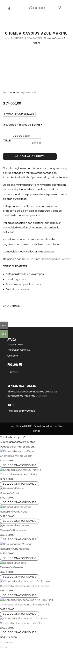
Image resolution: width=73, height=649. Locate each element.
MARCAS (17, 38)
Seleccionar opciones (19, 465)
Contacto (12, 355)
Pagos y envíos (15, 344)
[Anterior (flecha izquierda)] (1, 647)
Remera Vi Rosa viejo (13, 530)
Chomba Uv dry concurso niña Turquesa (24, 586)
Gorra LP (27, 259)
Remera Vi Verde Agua (13, 511)
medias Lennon (60, 259)
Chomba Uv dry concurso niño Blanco (23, 623)
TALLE (7, 140)
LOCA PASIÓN (33, 38)
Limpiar (36, 143)
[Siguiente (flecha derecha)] (5, 647)
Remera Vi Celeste (11, 567)
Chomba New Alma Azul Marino (19, 474)
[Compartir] (9, 642)
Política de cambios (18, 350)
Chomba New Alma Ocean (16, 456)
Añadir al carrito (30, 156)
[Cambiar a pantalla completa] (5, 642)
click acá (41, 395)
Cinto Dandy (41, 259)
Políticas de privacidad (21, 410)
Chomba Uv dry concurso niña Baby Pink (25, 604)
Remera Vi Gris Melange (14, 548)
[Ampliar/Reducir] (1, 642)
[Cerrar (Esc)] (12, 642)
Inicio (7, 38)
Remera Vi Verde (10, 493)
